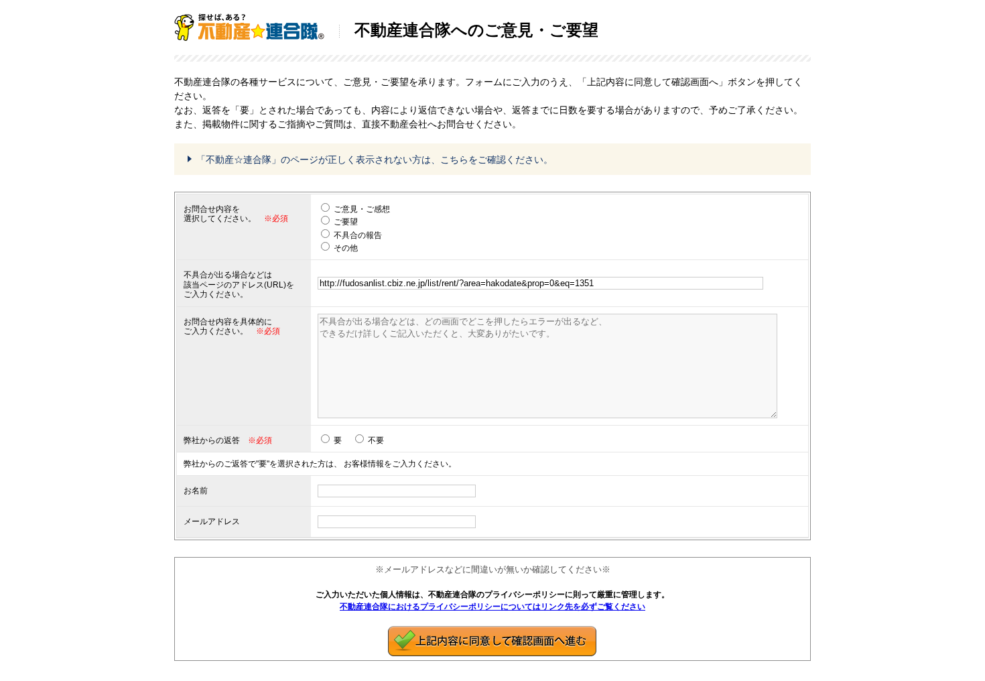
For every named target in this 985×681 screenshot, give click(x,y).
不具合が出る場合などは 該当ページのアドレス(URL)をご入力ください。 (239, 284)
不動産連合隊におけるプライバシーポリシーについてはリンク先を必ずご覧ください (492, 606)
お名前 (196, 490)
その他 (346, 248)
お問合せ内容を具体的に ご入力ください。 (228, 326)
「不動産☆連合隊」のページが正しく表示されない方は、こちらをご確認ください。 (374, 159)
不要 (376, 440)
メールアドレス (212, 521)
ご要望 (346, 222)
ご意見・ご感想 (362, 209)
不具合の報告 (358, 235)
